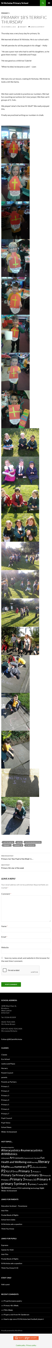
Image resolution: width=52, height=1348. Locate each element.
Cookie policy (20, 1345)
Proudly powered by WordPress (11, 1330)
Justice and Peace (8, 1064)
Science (6, 1187)
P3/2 (16, 1172)
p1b (36, 1167)
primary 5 (8, 1184)
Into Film (4, 1210)
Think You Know (7, 1229)
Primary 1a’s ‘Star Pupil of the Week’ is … (17, 857)
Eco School (5, 1059)
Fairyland (37, 1158)
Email (4, 937)
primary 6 (23, 1184)
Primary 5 (5, 1104)
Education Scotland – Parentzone (14, 1206)
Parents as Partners (9, 1082)
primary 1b (18, 845)
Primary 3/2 (30, 1179)
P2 (3, 1171)
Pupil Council (6, 1118)
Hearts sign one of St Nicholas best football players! (24, 1319)
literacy (43, 1161)
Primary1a (22, 1175)
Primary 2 (5, 1091)
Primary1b (47, 1176)
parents (4, 1077)
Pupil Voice (5, 1123)
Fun (43, 1157)
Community (19, 1158)
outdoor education (33, 842)
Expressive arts (28, 1158)
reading (40, 1184)
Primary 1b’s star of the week (12, 866)
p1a (33, 1167)
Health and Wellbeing (13, 1161)
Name (4, 926)
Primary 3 (5, 1095)
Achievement (5, 1158)
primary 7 (34, 1184)
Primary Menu (49, 3)
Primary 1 (5, 13)
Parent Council (7, 1073)
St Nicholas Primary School (14, 3)
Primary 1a (8, 1175)
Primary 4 (5, 1100)
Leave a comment (37, 27)
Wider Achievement (9, 1132)
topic (42, 1188)
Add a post (5, 1284)
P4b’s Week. (8, 1310)
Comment (6, 894)
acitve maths (8, 842)
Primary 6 (5, 1109)
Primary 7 (5, 1114)
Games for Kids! (7, 1250)
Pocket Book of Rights (9, 1215)
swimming (26, 1188)
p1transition (42, 1167)
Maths (19, 842)
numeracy (20, 1166)
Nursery (4, 1068)
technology (35, 1188)
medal (12, 1167)
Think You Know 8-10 (9, 1268)
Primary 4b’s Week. (11, 1305)
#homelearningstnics (7, 1147)
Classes (4, 1055)
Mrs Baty (23, 27)
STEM (19, 1188)
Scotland (14, 1188)
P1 (30, 1166)
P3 (12, 1171)
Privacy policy (31, 1345)
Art (12, 1157)
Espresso (4, 1245)
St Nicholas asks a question (11, 1224)
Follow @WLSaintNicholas (11, 1039)
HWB (29, 1162)
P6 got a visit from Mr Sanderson (16, 1314)
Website (5, 947)
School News (6, 1127)
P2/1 (8, 1171)
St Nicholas (30, 845)
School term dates (8, 1220)
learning (35, 1162)
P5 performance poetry (13, 1301)
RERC (46, 1184)
